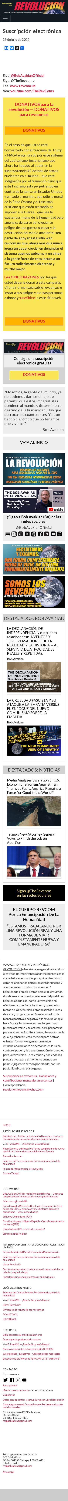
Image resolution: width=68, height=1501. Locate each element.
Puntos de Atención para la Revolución (23, 1168)
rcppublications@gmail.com (17, 1420)
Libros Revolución (12, 1264)
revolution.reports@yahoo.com (23, 1089)
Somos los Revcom (12, 1156)
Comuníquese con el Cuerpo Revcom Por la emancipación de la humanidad (33, 1406)
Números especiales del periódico (28, 1349)
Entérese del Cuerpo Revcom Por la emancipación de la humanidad (31, 1162)
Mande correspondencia (16, 1390)
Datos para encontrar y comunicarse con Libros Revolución (33, 1399)
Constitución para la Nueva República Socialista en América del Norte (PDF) (33, 1223)
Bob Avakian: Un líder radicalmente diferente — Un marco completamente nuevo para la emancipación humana (33, 1137)
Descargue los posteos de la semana (22, 1339)
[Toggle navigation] (5, 18)
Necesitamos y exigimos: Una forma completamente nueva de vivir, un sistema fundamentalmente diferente (33, 1150)
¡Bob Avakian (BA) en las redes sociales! (24, 1228)
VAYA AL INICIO (34, 442)
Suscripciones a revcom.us (20, 1076)
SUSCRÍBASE (9, 1319)
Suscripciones (10, 1385)
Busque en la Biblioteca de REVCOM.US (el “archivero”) (31, 1358)
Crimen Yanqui (11, 1173)
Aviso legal (8, 1471)
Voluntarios (9, 1394)
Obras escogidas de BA (15, 1201)
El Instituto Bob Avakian (15, 1233)
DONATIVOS (10, 1314)
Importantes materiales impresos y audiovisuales (29, 1276)
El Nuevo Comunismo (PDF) (17, 1216)
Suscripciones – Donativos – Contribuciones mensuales (31, 1353)
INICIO (7, 1125)
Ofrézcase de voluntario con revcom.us (23, 1309)
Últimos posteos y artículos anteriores (22, 1334)
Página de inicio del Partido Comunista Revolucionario (31, 1252)
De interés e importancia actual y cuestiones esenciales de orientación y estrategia (33, 1271)
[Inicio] (32, 7)
